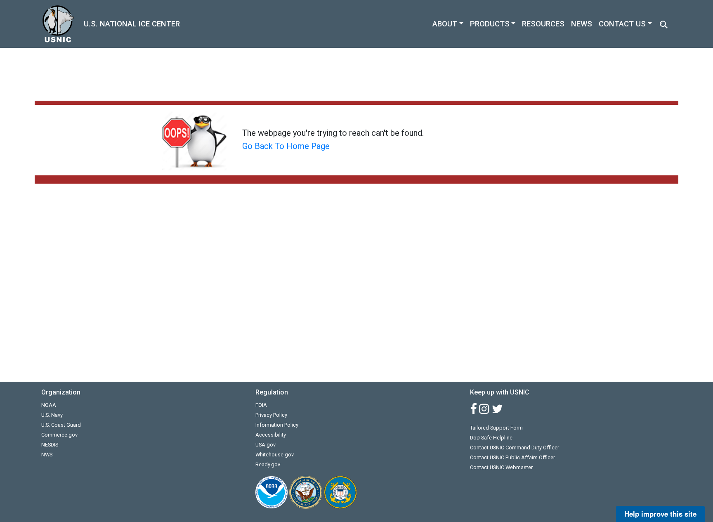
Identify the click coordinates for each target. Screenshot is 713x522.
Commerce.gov (59, 435)
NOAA (48, 405)
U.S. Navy (52, 415)
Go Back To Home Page (286, 146)
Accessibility (270, 435)
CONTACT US (622, 23)
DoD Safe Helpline (491, 438)
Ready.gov (267, 464)
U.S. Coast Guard (61, 425)
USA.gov (265, 445)
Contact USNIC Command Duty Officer (514, 447)
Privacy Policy (271, 415)
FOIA (261, 405)
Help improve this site (660, 514)
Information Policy (276, 425)
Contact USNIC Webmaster (501, 467)
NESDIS (49, 445)
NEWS (581, 23)
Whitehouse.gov (274, 454)
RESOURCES (543, 23)
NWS (46, 454)
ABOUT (444, 23)
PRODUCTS (490, 23)
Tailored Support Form (496, 428)
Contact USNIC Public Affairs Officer (512, 457)
